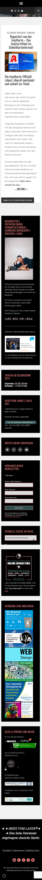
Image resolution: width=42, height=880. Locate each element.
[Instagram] (15, 10)
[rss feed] (19, 10)
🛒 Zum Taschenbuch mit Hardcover (19, 358)
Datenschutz (32, 850)
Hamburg (31, 32)
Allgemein (11, 32)
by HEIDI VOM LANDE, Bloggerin (23, 200)
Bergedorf (21, 32)
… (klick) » (21, 189)
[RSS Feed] (19, 860)
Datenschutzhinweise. (13, 517)
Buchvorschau (25, 350)
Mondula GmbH (29, 870)
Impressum (18, 850)
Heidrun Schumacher (22, 868)
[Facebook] (12, 10)
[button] (4, 876)
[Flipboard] (23, 860)
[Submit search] (6, 544)
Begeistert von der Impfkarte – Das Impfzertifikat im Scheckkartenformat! (21, 42)
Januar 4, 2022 (8, 200)
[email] (22, 10)
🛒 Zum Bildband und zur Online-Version (20, 355)
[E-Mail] (14, 860)
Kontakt (7, 850)
